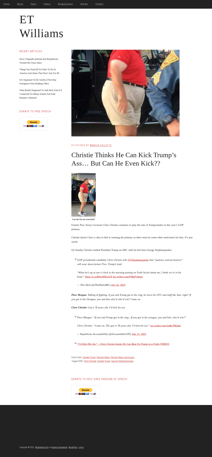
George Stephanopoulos (122, 361)
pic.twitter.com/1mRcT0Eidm (165, 325)
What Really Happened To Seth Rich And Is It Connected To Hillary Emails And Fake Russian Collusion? (40, 94)
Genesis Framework (59, 447)
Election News (103, 357)
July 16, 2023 (118, 284)
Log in (81, 447)
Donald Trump (89, 357)
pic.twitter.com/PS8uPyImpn (128, 276)
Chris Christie (90, 361)
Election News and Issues (122, 357)
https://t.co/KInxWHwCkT (98, 276)
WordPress (73, 447)
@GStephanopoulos (138, 259)
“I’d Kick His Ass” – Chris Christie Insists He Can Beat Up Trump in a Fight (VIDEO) (123, 344)
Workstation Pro (41, 447)
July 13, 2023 (139, 334)
